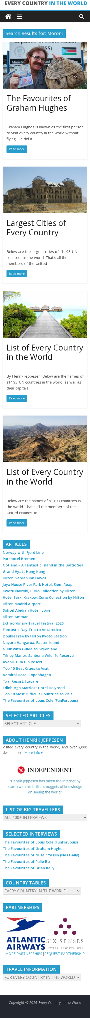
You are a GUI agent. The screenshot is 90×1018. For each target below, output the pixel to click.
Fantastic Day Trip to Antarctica (32, 629)
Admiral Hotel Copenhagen (27, 674)
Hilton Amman (15, 616)
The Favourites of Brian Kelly (28, 868)
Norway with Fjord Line (23, 552)
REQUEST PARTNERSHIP (64, 953)
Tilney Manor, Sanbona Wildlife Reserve (38, 655)
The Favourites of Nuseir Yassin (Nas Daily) (41, 855)
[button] (45, 780)
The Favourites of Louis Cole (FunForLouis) (40, 700)
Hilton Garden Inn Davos (24, 578)
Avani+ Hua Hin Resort (22, 662)
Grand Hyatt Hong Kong (24, 571)
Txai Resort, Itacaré (20, 681)
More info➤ (33, 752)
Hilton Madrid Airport (22, 603)
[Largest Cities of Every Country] (45, 169)
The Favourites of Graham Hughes (38, 103)
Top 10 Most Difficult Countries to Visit (37, 694)
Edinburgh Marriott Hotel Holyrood (34, 687)
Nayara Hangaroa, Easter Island (31, 642)
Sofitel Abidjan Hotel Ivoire (26, 610)
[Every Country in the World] (8, 16)
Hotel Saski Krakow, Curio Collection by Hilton (43, 597)
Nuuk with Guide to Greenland (30, 649)
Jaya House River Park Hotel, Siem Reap (37, 584)
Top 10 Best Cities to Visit (26, 668)
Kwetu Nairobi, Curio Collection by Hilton (39, 591)
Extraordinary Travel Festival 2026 (33, 623)
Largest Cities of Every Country (36, 227)
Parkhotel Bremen (19, 558)
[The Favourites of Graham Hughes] (45, 45)
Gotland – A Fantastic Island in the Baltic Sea (43, 565)
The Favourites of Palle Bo (26, 861)
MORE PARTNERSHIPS (23, 953)
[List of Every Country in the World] (45, 294)
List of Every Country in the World (44, 352)
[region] (45, 780)
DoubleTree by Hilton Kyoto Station (35, 636)
